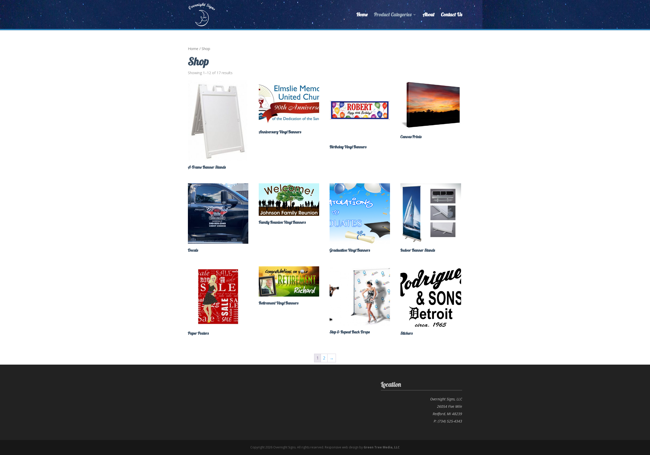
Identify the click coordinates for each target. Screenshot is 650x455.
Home (362, 15)
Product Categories (392, 15)
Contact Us (451, 15)
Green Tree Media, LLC (382, 447)
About (429, 15)
